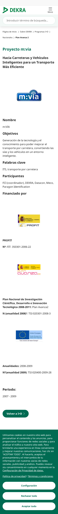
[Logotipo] (16, 10)
